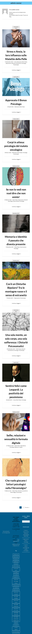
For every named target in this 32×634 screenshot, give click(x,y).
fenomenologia (16, 631)
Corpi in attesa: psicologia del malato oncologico (16, 146)
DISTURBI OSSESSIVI (16, 613)
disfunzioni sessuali (16, 593)
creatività (16, 587)
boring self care (16, 569)
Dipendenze (23, 445)
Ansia (15, 62)
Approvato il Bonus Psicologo (26, 540)
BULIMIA (16, 572)
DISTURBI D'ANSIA (16, 597)
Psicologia (24, 63)
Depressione (8, 63)
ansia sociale (16, 566)
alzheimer (16, 559)
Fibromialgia (13, 492)
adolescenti (16, 554)
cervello (16, 574)
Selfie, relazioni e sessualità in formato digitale (16, 439)
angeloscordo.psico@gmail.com (16, 545)
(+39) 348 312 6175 (16, 540)
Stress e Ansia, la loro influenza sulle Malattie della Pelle (16, 55)
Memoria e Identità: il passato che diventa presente (16, 240)
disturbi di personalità (16, 609)
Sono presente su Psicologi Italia (6, 532)
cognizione (16, 577)
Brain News (24, 62)
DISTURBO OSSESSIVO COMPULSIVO (16, 618)
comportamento (16, 585)
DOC (16, 623)
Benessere (19, 62)
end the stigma (16, 628)
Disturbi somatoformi (16, 63)
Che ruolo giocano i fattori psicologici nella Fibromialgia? (16, 484)
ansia (16, 563)
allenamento (16, 557)
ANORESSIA (16, 561)
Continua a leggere (16, 70)
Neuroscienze (16, 201)
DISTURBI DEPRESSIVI (16, 605)
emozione (16, 625)
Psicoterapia (16, 64)
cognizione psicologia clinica (16, 581)
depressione (16, 589)
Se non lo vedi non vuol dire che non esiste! (16, 193)
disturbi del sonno (16, 601)
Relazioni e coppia (18, 447)
